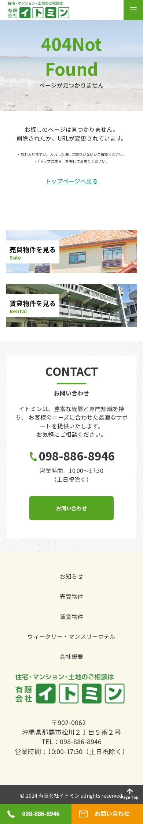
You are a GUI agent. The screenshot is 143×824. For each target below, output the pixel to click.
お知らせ (71, 576)
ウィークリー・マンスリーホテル (71, 637)
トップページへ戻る (71, 181)
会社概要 (71, 657)
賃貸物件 (71, 617)
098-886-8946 (76, 456)
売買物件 (71, 597)
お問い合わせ (71, 508)
